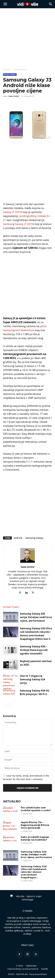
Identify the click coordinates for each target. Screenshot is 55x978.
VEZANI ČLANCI (11, 606)
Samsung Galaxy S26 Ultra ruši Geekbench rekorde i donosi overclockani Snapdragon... (34, 872)
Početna (6, 69)
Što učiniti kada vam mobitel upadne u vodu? (36, 809)
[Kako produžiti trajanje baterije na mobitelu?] (10, 841)
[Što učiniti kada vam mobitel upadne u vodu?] (10, 811)
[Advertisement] (27, 37)
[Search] (50, 4)
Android (18, 537)
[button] (5, 4)
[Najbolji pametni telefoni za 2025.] (10, 664)
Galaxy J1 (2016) (13, 212)
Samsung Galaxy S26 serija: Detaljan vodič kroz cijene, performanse (36, 617)
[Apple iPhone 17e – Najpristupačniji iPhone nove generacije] (10, 826)
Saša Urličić (13, 96)
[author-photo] (27, 562)
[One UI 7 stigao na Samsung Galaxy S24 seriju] (10, 682)
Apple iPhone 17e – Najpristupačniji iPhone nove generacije (35, 825)
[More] (27, 103)
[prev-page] (5, 705)
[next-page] (10, 705)
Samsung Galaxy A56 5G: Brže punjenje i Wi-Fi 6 (35, 692)
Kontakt (44, 969)
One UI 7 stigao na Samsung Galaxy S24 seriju (32, 679)
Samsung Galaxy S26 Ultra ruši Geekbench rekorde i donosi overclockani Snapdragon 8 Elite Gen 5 (36, 634)
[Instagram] (21, 592)
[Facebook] (6, 103)
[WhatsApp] (20, 103)
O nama (19, 965)
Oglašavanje (31, 965)
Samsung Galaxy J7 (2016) (19, 224)
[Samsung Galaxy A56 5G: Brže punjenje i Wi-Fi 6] (10, 694)
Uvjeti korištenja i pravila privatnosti (22, 969)
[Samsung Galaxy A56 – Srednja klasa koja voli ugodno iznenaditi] (10, 650)
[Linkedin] (27, 592)
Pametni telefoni (20, 69)
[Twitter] (13, 103)
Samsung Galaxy (34, 537)
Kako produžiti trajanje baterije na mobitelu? (35, 838)
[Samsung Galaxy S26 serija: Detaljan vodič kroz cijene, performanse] (10, 617)
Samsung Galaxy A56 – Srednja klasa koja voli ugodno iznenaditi (34, 650)
